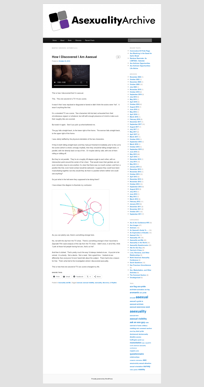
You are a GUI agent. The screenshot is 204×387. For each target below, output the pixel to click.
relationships (134, 357)
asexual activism (136, 304)
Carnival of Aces (136, 250)
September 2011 (136, 214)
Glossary (78, 40)
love (143, 340)
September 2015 (136, 149)
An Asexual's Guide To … (139, 230)
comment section (146, 328)
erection (138, 337)
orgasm (132, 351)
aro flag (147, 289)
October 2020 (134, 84)
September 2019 (136, 94)
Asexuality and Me (64, 283)
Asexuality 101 (135, 237)
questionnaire (137, 353)
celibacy (144, 326)
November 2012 (135, 181)
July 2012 (133, 191)
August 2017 (134, 127)
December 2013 (135, 169)
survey (146, 366)
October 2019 (134, 92)
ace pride (141, 286)
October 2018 (134, 104)
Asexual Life (134, 235)
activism (133, 289)
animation (140, 289)
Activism (133, 228)
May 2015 (133, 154)
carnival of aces (135, 325)
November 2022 (135, 77)
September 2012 (136, 186)
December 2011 (135, 206)
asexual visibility (88, 283)
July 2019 (133, 97)
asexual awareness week (140, 307)
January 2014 (134, 167)
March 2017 (134, 137)
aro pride (143, 292)
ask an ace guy (137, 322)
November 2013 (135, 171)
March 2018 (134, 117)
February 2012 (135, 201)
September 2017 (136, 124)
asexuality (98, 283)
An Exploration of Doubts (139, 232)
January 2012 (134, 204)
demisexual (134, 334)
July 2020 (133, 87)
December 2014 (135, 159)
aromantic (134, 292)
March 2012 (134, 199)
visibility (141, 369)
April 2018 (133, 114)
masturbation (135, 342)
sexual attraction (145, 363)
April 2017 (133, 134)
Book (70, 40)
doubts (133, 337)
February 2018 (135, 119)
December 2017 (135, 122)
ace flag (133, 286)
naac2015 (148, 343)
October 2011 (134, 211)
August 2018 (134, 107)
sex (145, 359)
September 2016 (136, 142)
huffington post (135, 340)
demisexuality (143, 334)
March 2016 (134, 144)
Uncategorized (135, 277)
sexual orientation (136, 366)
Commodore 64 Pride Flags (140, 51)
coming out (134, 328)
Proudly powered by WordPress (102, 379)
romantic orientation (136, 360)
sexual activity (134, 363)
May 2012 (133, 196)
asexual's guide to (136, 301)
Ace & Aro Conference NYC (139, 222)
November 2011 (135, 209)
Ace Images (134, 225)
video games (134, 369)
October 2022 (134, 79)
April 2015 (133, 157)
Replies (113, 283)
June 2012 (133, 194)
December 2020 (135, 82)
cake (147, 323)
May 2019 (133, 99)
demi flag (133, 331)
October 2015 (134, 147)
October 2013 (134, 174)
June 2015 (133, 152)
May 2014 (133, 164)
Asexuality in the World (138, 242)
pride (137, 351)
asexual (79, 283)
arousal (132, 298)
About (62, 40)
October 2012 (134, 184)
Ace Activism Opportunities (140, 63)
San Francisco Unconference (140, 265)
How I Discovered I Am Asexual (74, 57)
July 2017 (133, 129)
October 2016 (134, 139)
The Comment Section (138, 275)
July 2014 (133, 161)
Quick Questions (136, 262)
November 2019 (135, 89)
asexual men (134, 316)
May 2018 (133, 112)
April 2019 (133, 102)
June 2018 (133, 109)
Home (55, 40)
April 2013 (133, 176)
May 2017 (133, 132)
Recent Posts (89, 40)
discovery (106, 283)
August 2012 (134, 189)
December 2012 (135, 179)
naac (143, 343)
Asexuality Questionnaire (139, 245)
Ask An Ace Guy (136, 247)
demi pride (140, 331)
